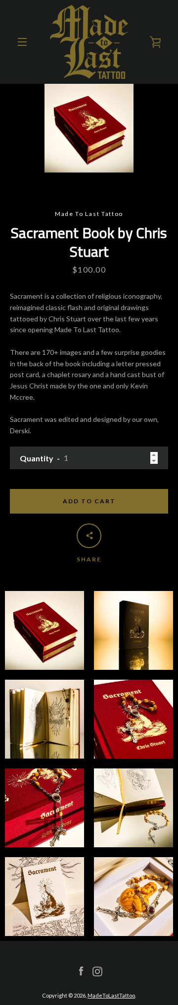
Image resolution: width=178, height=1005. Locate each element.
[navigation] (22, 42)
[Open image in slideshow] (89, 128)
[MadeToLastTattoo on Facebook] (81, 971)
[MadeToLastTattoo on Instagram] (97, 971)
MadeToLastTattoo (111, 995)
